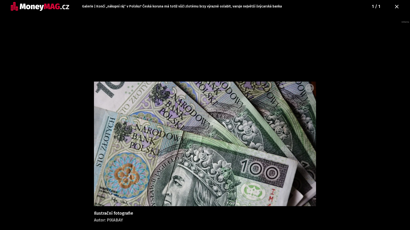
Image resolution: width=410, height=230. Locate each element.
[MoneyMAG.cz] (40, 6)
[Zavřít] (396, 6)
